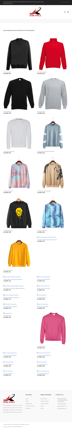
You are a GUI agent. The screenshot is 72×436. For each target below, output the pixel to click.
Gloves (42, 408)
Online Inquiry (29, 403)
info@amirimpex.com (61, 406)
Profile (27, 401)
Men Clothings (44, 398)
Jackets (42, 406)
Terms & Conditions (30, 406)
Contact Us (28, 408)
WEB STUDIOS (18, 426)
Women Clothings (45, 401)
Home (27, 398)
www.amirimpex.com (61, 408)
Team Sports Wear (45, 403)
